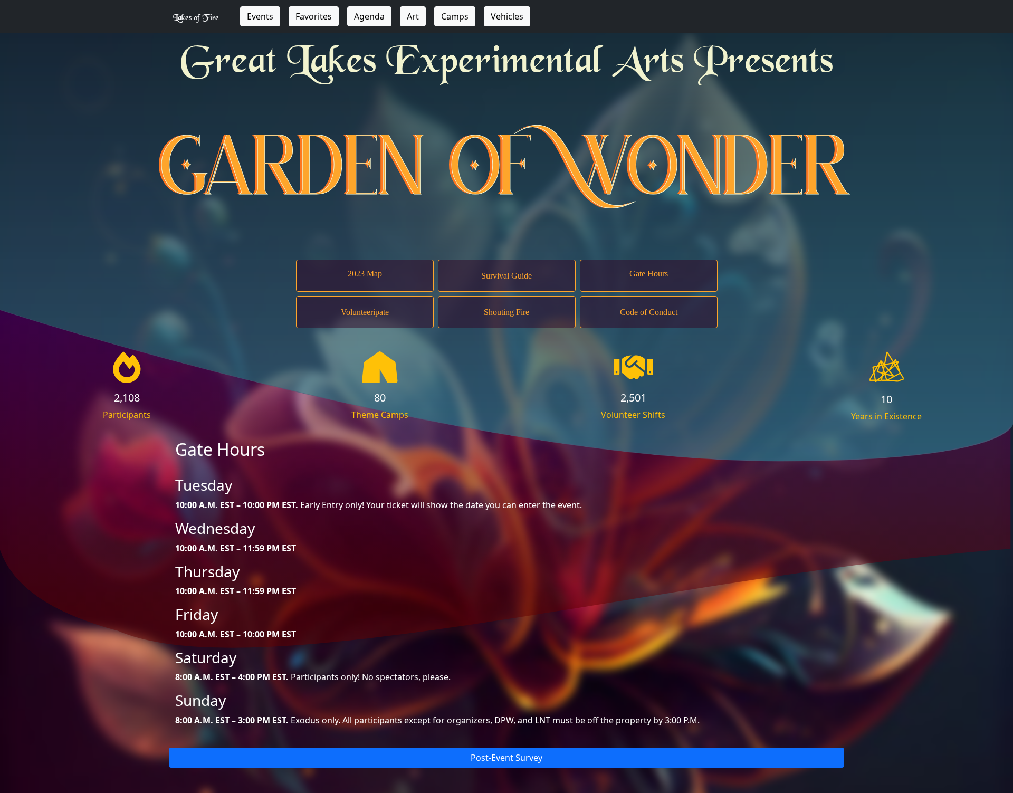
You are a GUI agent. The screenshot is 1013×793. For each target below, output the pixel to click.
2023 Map (365, 273)
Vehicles (507, 16)
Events (260, 16)
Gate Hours (648, 273)
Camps (455, 16)
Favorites (313, 16)
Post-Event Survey (506, 757)
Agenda (369, 16)
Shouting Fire (506, 312)
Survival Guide (506, 275)
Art (413, 16)
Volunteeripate (365, 312)
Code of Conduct (648, 312)
